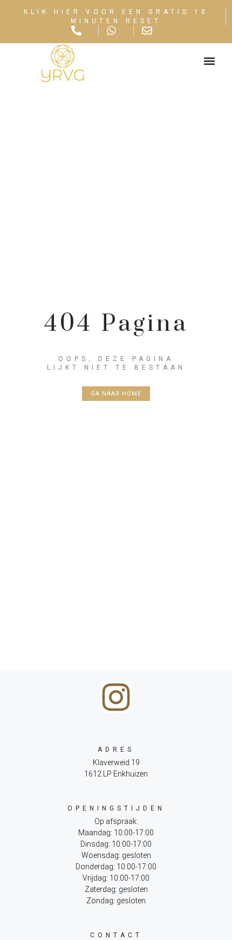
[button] (209, 61)
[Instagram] (116, 697)
